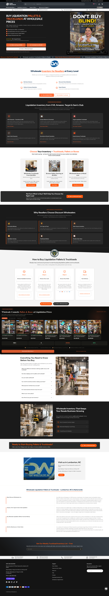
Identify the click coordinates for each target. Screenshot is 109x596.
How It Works (55, 566)
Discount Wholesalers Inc (13, 591)
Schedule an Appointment (98, 0)
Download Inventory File (86, 0)
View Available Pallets (47, 95)
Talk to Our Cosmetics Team (81, 351)
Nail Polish (24, 318)
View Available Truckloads (62, 95)
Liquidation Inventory (22, 7)
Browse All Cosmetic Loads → (101, 311)
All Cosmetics (4, 318)
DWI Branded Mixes (10, 7)
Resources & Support (44, 7)
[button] (94, 4)
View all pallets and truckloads (24, 294)
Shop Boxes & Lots (78, 185)
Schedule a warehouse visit (85, 293)
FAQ (53, 572)
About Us (54, 570)
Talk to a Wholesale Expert (27, 48)
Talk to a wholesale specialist (44, 294)
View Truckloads (31, 185)
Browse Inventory (47, 303)
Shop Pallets (54, 185)
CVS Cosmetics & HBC (12, 318)
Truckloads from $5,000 (37, 45)
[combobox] (54, 4)
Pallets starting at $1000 (16, 45)
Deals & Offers (33, 7)
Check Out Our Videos (56, 568)
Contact (61, 474)
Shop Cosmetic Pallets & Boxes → (28, 351)
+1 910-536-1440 (12, 575)
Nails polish (19, 318)
